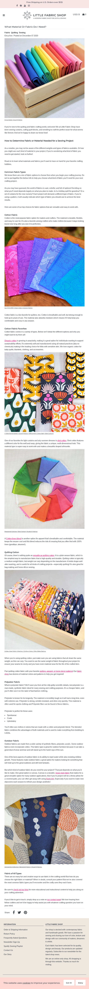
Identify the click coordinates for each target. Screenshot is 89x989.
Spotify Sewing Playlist (13, 946)
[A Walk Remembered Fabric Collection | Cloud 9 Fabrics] (44, 431)
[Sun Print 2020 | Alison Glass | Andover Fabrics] (44, 306)
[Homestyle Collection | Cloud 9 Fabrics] (44, 864)
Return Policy (9, 934)
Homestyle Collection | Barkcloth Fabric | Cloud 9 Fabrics (23, 867)
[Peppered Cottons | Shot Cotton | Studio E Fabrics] (44, 528)
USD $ (76, 14)
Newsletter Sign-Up (12, 942)
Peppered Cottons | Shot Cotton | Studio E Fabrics (21, 531)
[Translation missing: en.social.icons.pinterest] (25, 913)
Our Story (7, 954)
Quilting (14, 33)
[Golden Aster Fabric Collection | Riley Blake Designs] (44, 649)
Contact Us (8, 950)
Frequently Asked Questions (15, 938)
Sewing (22, 33)
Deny (80, 983)
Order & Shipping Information (16, 930)
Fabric (7, 33)
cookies (26, 983)
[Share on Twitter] (19, 913)
